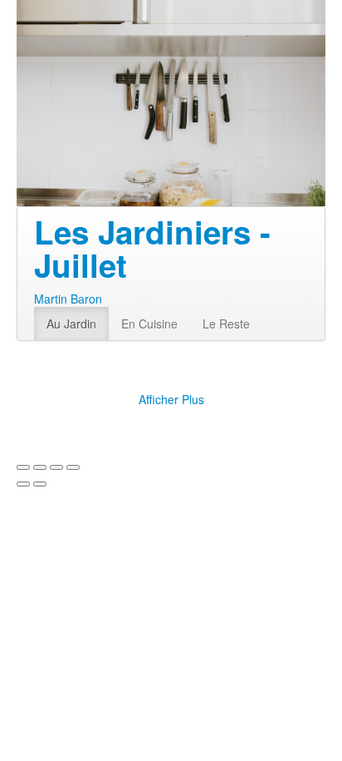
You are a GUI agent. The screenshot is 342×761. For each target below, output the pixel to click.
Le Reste (226, 323)
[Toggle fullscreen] (56, 467)
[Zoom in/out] (73, 467)
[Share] (39, 467)
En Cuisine (149, 323)
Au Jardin (71, 323)
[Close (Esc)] (23, 467)
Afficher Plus (171, 399)
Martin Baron (68, 298)
